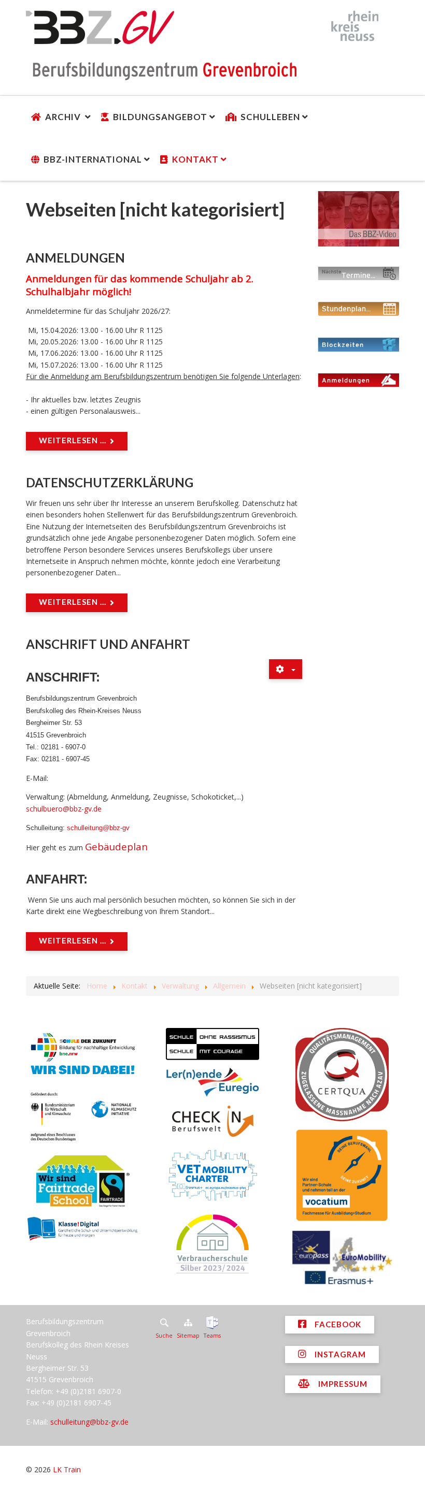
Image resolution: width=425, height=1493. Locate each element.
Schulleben (270, 116)
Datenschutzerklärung (109, 482)
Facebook (337, 1324)
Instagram (339, 1354)
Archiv (64, 116)
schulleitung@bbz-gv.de (89, 1422)
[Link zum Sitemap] (188, 1322)
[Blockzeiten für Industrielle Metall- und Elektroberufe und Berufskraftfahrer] (359, 344)
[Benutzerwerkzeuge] (285, 669)
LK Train (67, 1469)
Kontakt (195, 159)
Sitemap (188, 1335)
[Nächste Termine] (359, 273)
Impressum (341, 1383)
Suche (164, 1335)
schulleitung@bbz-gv (98, 828)
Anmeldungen (75, 257)
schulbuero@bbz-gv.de (64, 809)
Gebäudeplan (116, 846)
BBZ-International (93, 159)
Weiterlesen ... (72, 440)
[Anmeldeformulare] (359, 380)
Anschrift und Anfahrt (108, 643)
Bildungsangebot (160, 116)
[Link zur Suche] (164, 1322)
